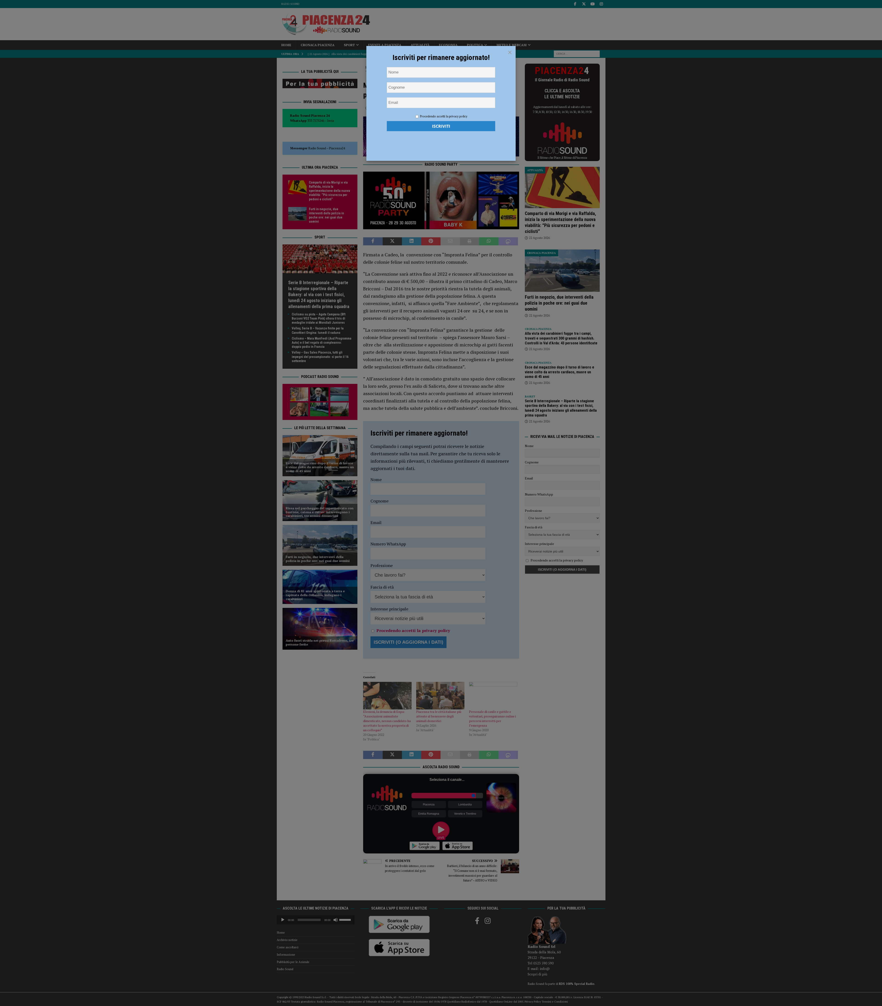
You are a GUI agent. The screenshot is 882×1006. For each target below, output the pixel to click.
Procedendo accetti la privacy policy (443, 116)
